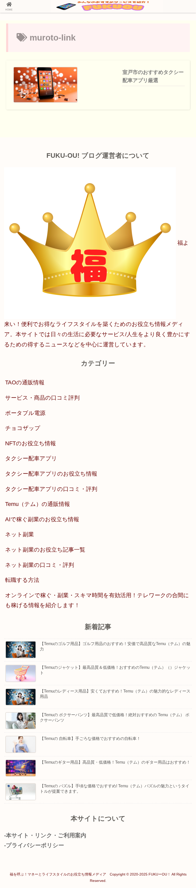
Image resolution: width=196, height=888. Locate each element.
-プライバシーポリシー (34, 845)
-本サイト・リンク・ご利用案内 (45, 835)
